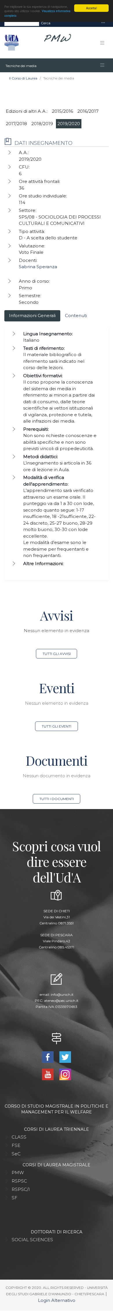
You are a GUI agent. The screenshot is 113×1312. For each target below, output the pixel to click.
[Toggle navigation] (103, 23)
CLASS (19, 1137)
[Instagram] (65, 1074)
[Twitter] (65, 1056)
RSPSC (19, 1181)
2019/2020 (68, 123)
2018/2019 (42, 123)
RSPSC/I (21, 1189)
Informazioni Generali (32, 315)
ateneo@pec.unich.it (61, 1000)
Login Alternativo (56, 1300)
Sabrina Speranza (38, 266)
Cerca (45, 23)
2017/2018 (16, 123)
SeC (16, 1153)
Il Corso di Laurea (23, 78)
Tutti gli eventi (56, 726)
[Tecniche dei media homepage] (4, 65)
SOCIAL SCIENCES (32, 1239)
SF (14, 1197)
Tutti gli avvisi (57, 654)
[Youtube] (48, 1074)
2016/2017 (88, 111)
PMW (18, 1172)
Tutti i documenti (56, 799)
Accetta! (91, 8)
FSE (16, 1145)
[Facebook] (48, 1056)
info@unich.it (62, 994)
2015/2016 (62, 111)
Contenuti (76, 315)
